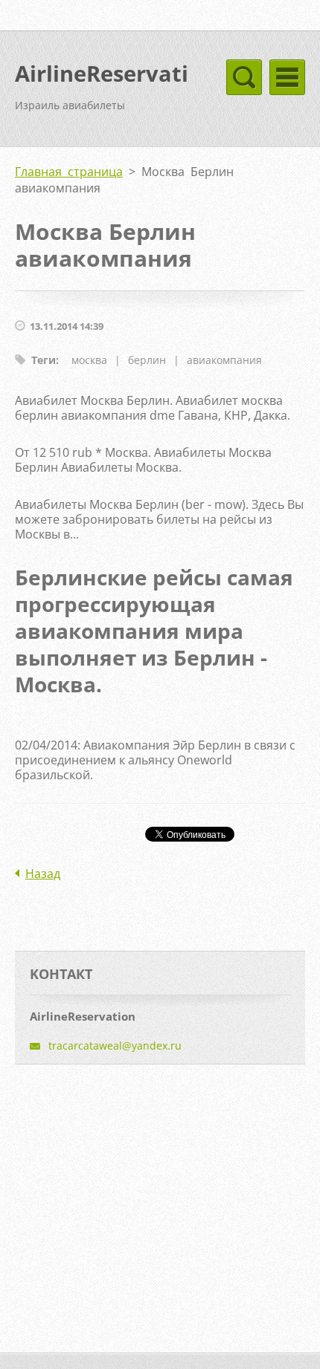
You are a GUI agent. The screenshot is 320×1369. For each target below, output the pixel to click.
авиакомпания (224, 360)
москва (89, 360)
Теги (43, 360)
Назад (42, 873)
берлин (147, 360)
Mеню (287, 77)
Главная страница (69, 171)
